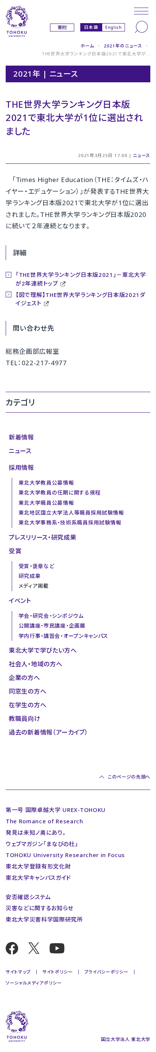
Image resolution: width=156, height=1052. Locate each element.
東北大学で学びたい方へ (42, 650)
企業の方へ (24, 678)
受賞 (15, 551)
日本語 (91, 27)
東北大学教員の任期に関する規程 (60, 492)
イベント (20, 601)
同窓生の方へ (27, 691)
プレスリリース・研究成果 (42, 537)
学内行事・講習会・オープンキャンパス (63, 635)
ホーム (87, 46)
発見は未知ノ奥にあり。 (36, 832)
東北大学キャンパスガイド (38, 877)
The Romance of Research (44, 821)
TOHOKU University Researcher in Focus (65, 855)
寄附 (62, 27)
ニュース (141, 155)
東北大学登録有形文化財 (38, 866)
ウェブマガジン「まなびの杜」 (42, 844)
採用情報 (21, 467)
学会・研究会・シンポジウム (51, 615)
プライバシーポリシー (106, 972)
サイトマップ (18, 972)
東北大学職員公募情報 (46, 502)
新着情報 (21, 437)
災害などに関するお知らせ (39, 908)
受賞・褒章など (37, 566)
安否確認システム (28, 897)
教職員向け (24, 718)
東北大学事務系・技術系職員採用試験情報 (70, 522)
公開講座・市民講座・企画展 (52, 625)
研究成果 (30, 575)
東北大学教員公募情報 (46, 482)
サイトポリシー (57, 972)
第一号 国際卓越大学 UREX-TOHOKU (56, 809)
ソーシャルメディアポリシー (34, 983)
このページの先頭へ (129, 777)
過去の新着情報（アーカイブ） (48, 732)
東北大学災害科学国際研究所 (44, 919)
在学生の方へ (27, 705)
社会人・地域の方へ (35, 664)
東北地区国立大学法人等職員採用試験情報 (71, 512)
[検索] (141, 27)
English (113, 27)
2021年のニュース (123, 46)
